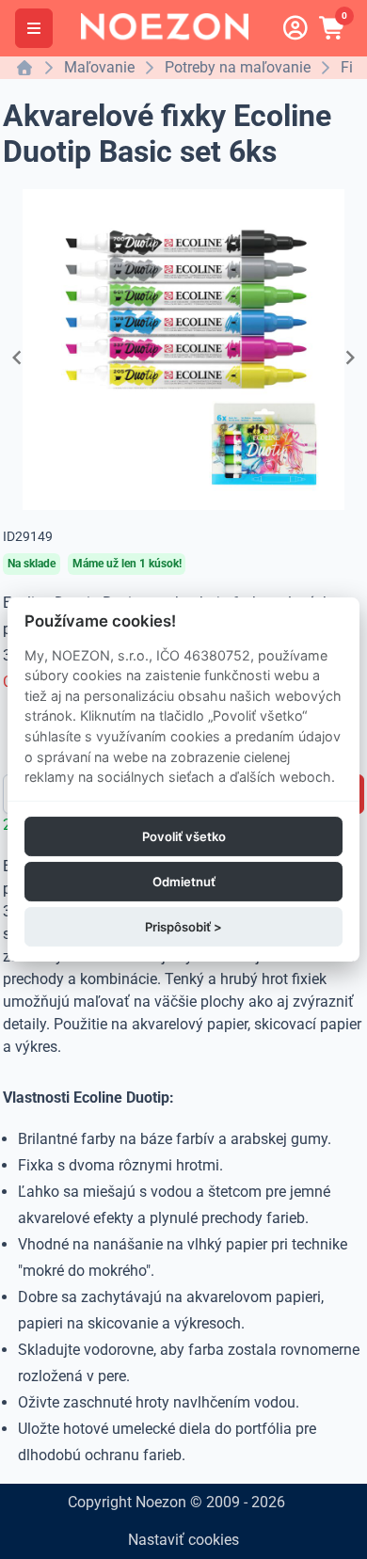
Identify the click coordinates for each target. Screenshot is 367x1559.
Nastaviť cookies (183, 1540)
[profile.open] (295, 28)
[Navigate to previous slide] (17, 357)
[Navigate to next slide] (350, 357)
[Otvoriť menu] (34, 28)
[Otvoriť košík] (333, 28)
